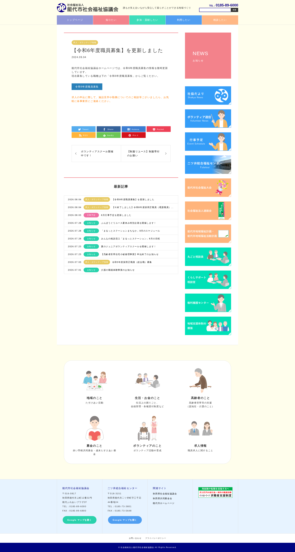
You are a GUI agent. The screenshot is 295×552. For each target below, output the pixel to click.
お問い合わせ (135, 538)
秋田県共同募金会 (162, 498)
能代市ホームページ (163, 503)
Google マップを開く (79, 520)
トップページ (75, 20)
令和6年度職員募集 (86, 86)
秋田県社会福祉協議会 (165, 493)
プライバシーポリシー (155, 538)
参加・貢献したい (147, 20)
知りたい (111, 20)
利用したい (184, 20)
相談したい (220, 20)
